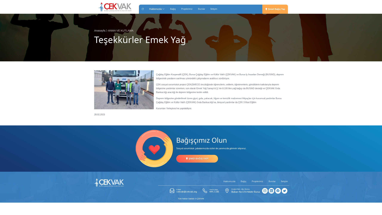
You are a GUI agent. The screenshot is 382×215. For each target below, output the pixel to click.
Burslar (201, 9)
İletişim (213, 9)
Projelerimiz (187, 9)
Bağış (173, 9)
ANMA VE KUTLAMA (120, 30)
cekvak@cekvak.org (187, 191)
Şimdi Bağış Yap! (198, 158)
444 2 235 (214, 191)
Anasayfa (99, 30)
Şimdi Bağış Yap (276, 9)
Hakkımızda (155, 9)
